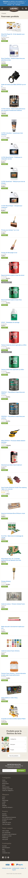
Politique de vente (6, 868)
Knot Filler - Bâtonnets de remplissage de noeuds (12, 536)
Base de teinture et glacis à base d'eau (11, 300)
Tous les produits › (14, 755)
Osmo (3, 797)
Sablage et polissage (7, 788)
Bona (3, 798)
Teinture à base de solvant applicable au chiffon (14, 345)
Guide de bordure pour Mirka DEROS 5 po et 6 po (13, 85)
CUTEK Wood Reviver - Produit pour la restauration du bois (11, 158)
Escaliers (4, 820)
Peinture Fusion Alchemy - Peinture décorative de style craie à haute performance (13, 674)
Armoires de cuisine (7, 819)
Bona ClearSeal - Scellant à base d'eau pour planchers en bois (13, 59)
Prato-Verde (5, 800)
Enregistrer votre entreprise (9, 834)
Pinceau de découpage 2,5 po (9, 252)
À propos (4, 846)
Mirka (3, 804)
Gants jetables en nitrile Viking (9, 698)
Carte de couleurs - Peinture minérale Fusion (13, 604)
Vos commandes (6, 832)
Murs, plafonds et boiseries (9, 817)
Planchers (4, 815)
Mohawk (4, 805)
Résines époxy (5, 787)
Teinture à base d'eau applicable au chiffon (12, 369)
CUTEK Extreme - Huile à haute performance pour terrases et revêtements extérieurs (13, 109)
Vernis (3, 785)
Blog (3, 849)
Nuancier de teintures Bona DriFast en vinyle (13, 513)
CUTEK (4, 802)
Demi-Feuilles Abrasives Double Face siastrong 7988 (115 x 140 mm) (14, 488)
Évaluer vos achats (6, 836)
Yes (13, 4)
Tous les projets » (6, 824)
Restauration (5, 783)
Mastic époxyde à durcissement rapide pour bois (12, 627)
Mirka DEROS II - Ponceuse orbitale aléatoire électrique (13, 441)
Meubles (4, 814)
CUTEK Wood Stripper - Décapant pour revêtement (11, 206)
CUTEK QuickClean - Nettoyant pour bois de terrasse (13, 182)
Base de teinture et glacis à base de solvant (12, 275)
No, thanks (18, 4)
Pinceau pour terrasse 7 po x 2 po (10, 230)
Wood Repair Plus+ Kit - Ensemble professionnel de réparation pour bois (11, 559)
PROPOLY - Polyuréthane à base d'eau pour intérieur (13, 393)
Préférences (5, 837)
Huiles (3, 780)
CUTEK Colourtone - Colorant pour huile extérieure (12, 134)
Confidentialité (15, 868)
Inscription (21, 770)
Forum (3, 851)
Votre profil (5, 839)
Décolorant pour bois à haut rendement (11, 465)
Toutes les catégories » (8, 790)
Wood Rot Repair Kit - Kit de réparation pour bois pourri (13, 35)
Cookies (22, 868)
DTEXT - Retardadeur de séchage (10, 322)
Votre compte (5, 830)
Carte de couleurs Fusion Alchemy (10, 651)
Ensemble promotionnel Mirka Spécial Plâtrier (13, 719)
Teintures (4, 782)
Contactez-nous (6, 852)
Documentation (6, 847)
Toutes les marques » (7, 807)
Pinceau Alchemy (6, 581)
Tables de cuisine (6, 822)
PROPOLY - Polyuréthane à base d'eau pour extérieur (13, 417)
